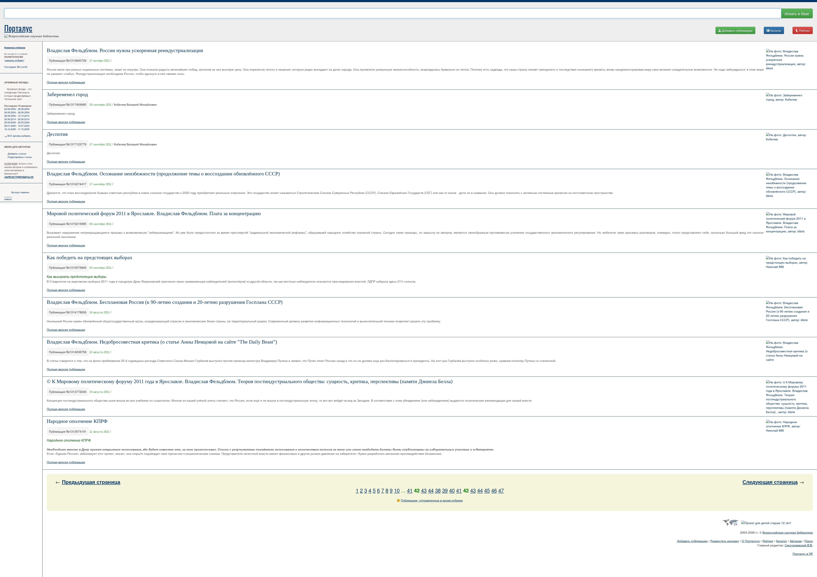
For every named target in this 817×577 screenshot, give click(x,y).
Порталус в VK (803, 553)
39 (445, 490)
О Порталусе (751, 541)
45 (487, 490)
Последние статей (15, 66)
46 (494, 490)
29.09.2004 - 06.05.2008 (16, 122)
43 (424, 490)
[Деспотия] (788, 136)
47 (501, 490)
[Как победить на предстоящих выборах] (788, 262)
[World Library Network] (730, 522)
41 (410, 490)
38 (438, 490)
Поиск (808, 541)
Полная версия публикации (66, 82)
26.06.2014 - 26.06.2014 (16, 119)
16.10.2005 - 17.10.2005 (16, 129)
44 (431, 490)
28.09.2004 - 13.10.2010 (16, 115)
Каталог (775, 30)
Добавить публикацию (737, 30)
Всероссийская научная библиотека (788, 532)
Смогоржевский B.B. (799, 545)
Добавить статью (17, 153)
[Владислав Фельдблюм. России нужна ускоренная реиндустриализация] (788, 59)
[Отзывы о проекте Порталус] (766, 522)
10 (397, 490)
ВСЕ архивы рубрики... (19, 135)
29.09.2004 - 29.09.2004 (16, 109)
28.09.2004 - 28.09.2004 (16, 112)
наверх (8, 199)
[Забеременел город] (788, 96)
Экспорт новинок (20, 192)
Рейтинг (804, 30)
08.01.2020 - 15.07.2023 (16, 125)
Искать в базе (797, 13)
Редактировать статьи (20, 157)
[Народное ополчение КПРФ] (788, 426)
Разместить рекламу (724, 541)
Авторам (796, 541)
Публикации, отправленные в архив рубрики (432, 500)
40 (452, 490)
